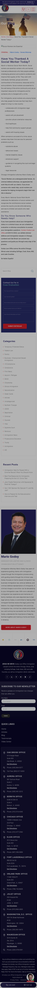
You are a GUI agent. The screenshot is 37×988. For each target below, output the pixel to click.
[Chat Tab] (18, 494)
